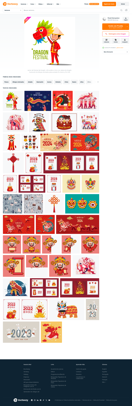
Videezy (26, 374)
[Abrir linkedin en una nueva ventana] (37, 400)
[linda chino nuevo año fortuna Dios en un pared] (37, 266)
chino (66, 82)
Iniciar (123, 4)
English (104, 369)
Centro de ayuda (81, 369)
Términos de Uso (86, 400)
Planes (86, 4)
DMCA (53, 372)
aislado (30, 82)
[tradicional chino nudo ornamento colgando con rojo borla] (54, 204)
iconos (49, 82)
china (89, 82)
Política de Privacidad (98, 400)
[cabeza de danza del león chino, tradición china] (71, 184)
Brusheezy (27, 369)
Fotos (32, 4)
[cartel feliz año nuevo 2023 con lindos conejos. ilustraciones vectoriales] (92, 309)
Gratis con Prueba (115, 27)
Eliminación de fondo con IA (32, 389)
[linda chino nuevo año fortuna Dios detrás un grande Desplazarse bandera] (14, 266)
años (81, 82)
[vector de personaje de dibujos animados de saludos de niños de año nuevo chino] (30, 142)
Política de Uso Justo (111, 400)
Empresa (26, 377)
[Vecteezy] (10, 4)
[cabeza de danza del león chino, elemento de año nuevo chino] (90, 184)
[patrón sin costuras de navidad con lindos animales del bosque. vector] (12, 204)
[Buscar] (121, 10)
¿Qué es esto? (119, 47)
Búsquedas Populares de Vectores (58, 377)
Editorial (49, 4)
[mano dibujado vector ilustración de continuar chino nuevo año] (51, 332)
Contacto (78, 372)
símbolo (58, 82)
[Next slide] (96, 82)
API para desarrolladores (31, 382)
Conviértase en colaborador (80, 377)
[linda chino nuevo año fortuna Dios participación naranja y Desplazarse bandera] (60, 266)
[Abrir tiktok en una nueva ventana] (43, 400)
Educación (27, 379)
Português (105, 374)
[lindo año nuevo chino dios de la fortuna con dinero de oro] (31, 244)
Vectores (23, 4)
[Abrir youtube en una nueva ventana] (49, 400)
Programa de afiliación (58, 374)
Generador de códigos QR (31, 392)
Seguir (126, 20)
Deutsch (104, 377)
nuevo (74, 82)
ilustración (40, 82)
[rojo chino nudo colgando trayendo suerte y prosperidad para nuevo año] (13, 162)
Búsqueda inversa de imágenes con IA (30, 385)
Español (104, 372)
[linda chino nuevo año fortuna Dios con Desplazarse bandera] (12, 244)
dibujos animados (18, 82)
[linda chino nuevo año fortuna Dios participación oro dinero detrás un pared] (51, 244)
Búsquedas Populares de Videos (58, 386)
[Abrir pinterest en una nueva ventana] (40, 400)
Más (58, 4)
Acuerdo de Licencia (57, 369)
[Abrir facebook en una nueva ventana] (32, 400)
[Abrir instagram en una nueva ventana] (34, 400)
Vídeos (40, 4)
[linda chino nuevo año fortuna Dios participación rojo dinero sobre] (90, 244)
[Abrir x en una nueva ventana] (46, 400)
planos (6, 82)
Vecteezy (26, 372)
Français (104, 379)
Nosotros (78, 374)
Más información (108, 52)
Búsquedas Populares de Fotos (58, 382)
